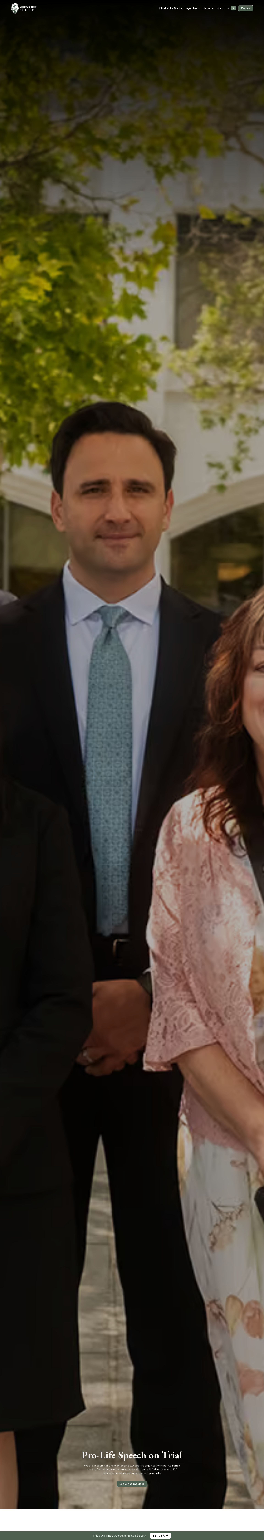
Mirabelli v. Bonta (171, 8)
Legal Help (192, 8)
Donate (245, 8)
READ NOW (160, 1535)
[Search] (233, 8)
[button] (208, 8)
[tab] (115, 1522)
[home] (24, 8)
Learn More (132, 1490)
